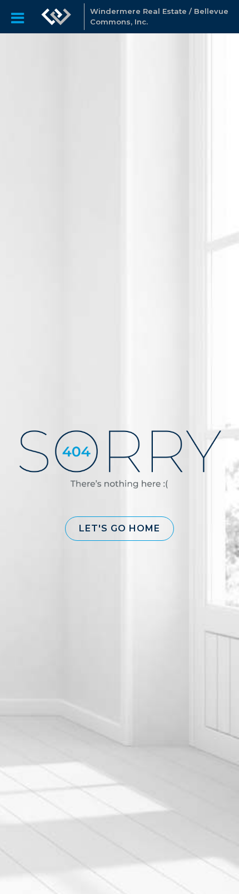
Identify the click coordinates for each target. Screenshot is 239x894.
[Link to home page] (56, 16)
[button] (119, 528)
